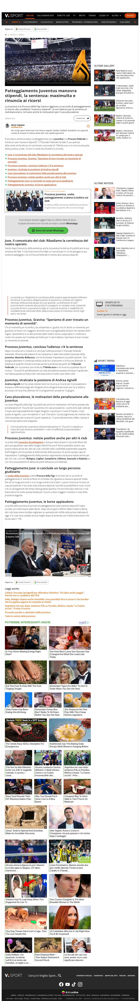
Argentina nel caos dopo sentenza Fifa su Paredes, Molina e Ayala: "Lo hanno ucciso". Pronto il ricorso (45, 607)
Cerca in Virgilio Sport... (43, 975)
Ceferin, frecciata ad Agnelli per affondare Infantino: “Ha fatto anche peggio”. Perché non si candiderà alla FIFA (44, 594)
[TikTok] (74, 986)
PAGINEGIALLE (31, 995)
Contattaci (98, 976)
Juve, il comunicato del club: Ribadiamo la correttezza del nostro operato (45, 154)
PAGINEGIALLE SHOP (45, 995)
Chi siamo (9, 998)
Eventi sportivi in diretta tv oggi (111, 314)
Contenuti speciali (84, 976)
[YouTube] (67, 986)
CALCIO (30, 15)
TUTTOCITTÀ (80, 995)
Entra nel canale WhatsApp (50, 230)
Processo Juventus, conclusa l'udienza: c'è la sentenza (35, 165)
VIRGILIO (21, 995)
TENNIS (92, 15)
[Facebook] (61, 986)
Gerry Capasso (18, 125)
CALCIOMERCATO (45, 15)
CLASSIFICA (47, 22)
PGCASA (58, 995)
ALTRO (115, 15)
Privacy (26, 998)
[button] (135, 22)
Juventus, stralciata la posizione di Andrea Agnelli (33, 169)
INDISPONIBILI (109, 22)
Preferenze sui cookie (49, 998)
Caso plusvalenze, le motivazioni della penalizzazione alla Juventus (42, 173)
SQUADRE (125, 22)
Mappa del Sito (111, 976)
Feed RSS (122, 976)
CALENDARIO (30, 22)
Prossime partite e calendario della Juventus (28, 612)
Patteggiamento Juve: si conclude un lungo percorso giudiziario (40, 180)
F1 (74, 15)
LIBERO (13, 995)
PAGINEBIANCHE (68, 995)
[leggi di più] (88, 126)
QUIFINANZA (105, 995)
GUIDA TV (104, 15)
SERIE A (21, 35)
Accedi (130, 15)
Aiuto (60, 998)
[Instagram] (80, 986)
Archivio (131, 976)
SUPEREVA (125, 995)
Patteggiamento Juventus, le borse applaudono (32, 184)
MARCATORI (62, 22)
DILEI (88, 995)
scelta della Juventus (18, 475)
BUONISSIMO (115, 995)
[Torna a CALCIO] (7, 22)
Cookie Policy (35, 998)
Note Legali (19, 998)
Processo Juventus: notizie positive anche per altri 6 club (37, 177)
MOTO (82, 15)
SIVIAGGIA (95, 995)
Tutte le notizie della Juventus (20, 616)
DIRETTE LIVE (63, 15)
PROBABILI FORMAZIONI (85, 22)
